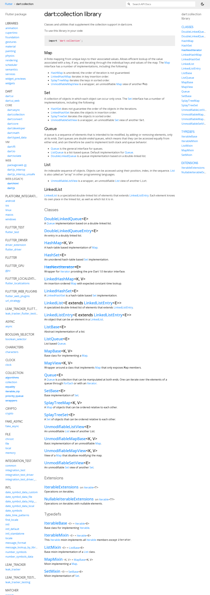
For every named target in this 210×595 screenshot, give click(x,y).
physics (9, 55)
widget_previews (15, 78)
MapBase (52, 351)
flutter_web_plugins (17, 296)
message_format (15, 543)
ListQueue (57, 152)
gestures (10, 42)
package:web (17, 165)
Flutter (9, 4)
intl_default (12, 529)
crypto (9, 413)
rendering (11, 60)
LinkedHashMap (61, 76)
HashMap (57, 73)
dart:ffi (11, 146)
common (10, 465)
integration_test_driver (19, 475)
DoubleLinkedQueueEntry (68, 230)
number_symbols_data (19, 556)
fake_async (12, 426)
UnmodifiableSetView (64, 120)
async (8, 326)
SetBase (51, 390)
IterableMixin (56, 535)
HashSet (56, 109)
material (10, 46)
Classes (187, 27)
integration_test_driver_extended (25, 479)
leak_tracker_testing (17, 582)
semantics (11, 69)
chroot (9, 439)
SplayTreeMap (60, 80)
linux (8, 210)
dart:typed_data (16, 137)
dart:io (11, 151)
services (10, 74)
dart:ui (9, 96)
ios (7, 205)
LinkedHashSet (60, 112)
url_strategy (12, 301)
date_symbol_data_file (18, 497)
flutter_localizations (17, 283)
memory (10, 453)
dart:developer (16, 128)
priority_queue (14, 396)
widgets (10, 83)
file (7, 443)
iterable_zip (12, 391)
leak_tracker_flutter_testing (22, 313)
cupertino (11, 32)
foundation (12, 37)
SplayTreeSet (59, 116)
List (172, 170)
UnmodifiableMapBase (65, 438)
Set (130, 99)
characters (11, 352)
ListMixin (52, 547)
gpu (7, 270)
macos (9, 214)
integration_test (15, 470)
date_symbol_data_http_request (24, 501)
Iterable (89, 487)
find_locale (11, 520)
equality (10, 387)
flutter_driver (13, 249)
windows (10, 219)
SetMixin (52, 571)
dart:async (13, 110)
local (8, 448)
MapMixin (53, 559)
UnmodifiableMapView (65, 84)
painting (10, 51)
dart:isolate (14, 156)
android (10, 201)
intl (7, 524)
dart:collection (16, 114)
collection (11, 382)
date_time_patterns (17, 515)
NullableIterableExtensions (69, 499)
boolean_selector (16, 339)
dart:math (13, 133)
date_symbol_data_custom (21, 492)
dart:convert (14, 119)
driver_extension (15, 245)
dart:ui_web (12, 100)
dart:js (11, 188)
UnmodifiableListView (64, 181)
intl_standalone (14, 533)
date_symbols (13, 510)
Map (167, 62)
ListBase (51, 326)
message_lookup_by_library (22, 547)
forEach (68, 383)
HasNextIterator (59, 266)
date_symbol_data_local (19, 506)
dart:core (12, 123)
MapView (52, 363)
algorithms (12, 377)
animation (11, 28)
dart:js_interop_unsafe (21, 174)
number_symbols (16, 552)
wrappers (11, 400)
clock (8, 365)
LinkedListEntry (139, 195)
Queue (55, 148)
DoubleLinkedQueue (63, 156)
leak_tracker (13, 569)
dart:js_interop (16, 169)
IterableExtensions (61, 487)
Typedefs (188, 132)
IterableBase (55, 523)
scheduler (11, 65)
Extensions (189, 163)
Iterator (65, 271)
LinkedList (50, 195)
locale (8, 538)
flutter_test (12, 232)
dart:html (13, 183)
